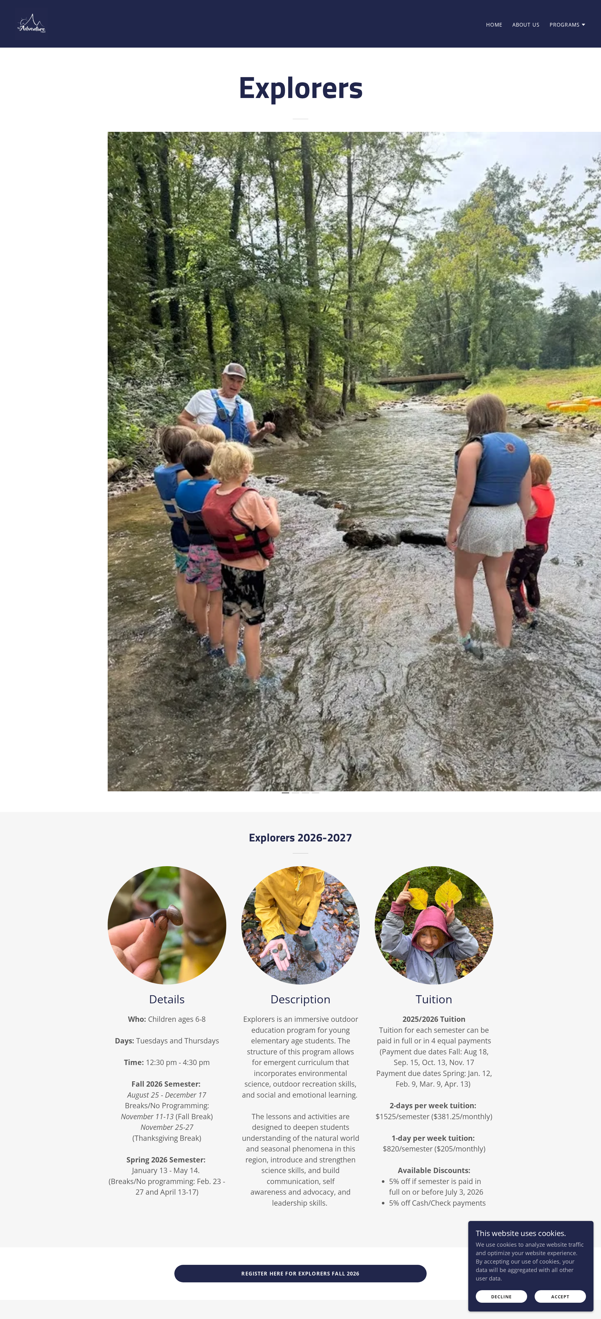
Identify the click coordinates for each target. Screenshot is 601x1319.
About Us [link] (526, 24)
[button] (568, 24)
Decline (501, 1297)
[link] (31, 23)
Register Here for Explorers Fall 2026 (300, 1273)
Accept (560, 1297)
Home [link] (494, 24)
